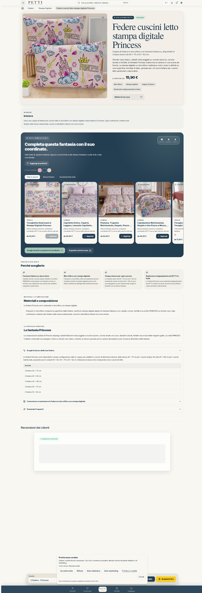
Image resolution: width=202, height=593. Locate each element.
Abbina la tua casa (122, 97)
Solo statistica (93, 571)
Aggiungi (53, 236)
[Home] (35, 3)
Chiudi (141, 577)
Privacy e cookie (129, 571)
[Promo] (177, 3)
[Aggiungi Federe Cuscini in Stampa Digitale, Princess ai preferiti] (103, 17)
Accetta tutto (66, 571)
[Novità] (172, 3)
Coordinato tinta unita (67, 177)
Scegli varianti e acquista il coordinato (43, 250)
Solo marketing (111, 571)
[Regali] (181, 3)
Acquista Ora (167, 579)
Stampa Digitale (45, 8)
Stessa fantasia (48, 177)
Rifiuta (80, 571)
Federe (31, 8)
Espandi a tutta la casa (78, 250)
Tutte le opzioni (32, 177)
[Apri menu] (23, 2)
